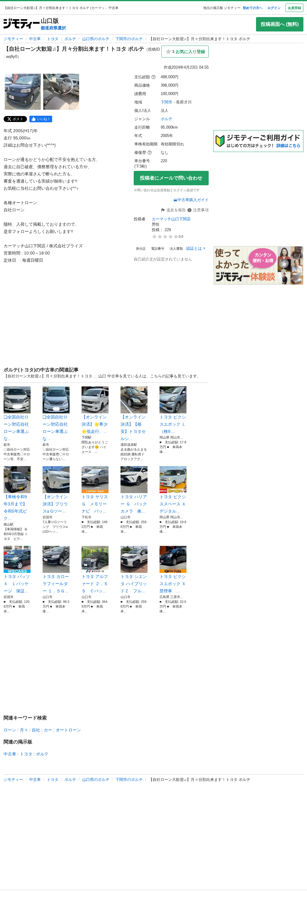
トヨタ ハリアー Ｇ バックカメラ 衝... (134, 504)
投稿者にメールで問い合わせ (171, 177)
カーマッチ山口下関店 (171, 219)
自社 (36, 730)
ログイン (274, 8)
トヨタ (52, 39)
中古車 (35, 39)
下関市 (166, 102)
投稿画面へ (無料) (280, 24)
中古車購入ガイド (193, 200)
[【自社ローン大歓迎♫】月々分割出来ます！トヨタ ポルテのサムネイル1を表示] (23, 92)
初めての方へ (253, 8)
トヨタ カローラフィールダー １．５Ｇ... (56, 583)
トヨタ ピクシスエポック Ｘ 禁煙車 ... (172, 583)
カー (48, 730)
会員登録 (294, 8)
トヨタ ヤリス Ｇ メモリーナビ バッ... (95, 504)
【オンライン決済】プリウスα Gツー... (55, 504)
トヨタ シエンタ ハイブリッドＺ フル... (134, 583)
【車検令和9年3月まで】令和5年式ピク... (15, 507)
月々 (24, 730)
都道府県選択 (53, 27)
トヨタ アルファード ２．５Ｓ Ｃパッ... (95, 583)
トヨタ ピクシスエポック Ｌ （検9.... (172, 424)
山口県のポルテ (95, 39)
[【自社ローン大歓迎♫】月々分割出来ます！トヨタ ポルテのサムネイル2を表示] (61, 92)
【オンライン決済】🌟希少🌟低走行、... (95, 424)
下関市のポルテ (129, 39)
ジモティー (13, 39)
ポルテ (70, 39)
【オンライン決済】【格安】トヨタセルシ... (133, 428)
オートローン (68, 730)
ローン (10, 730)
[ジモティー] (22, 24)
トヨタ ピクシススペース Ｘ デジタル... (172, 504)
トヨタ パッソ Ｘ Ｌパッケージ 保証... (17, 583)
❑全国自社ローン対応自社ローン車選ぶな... (16, 428)
